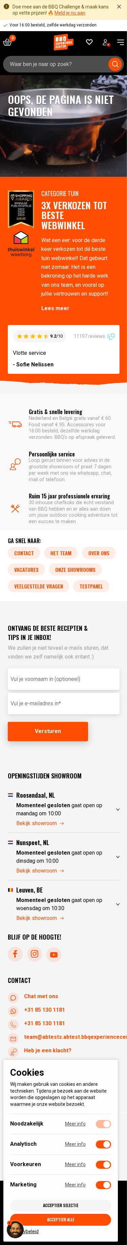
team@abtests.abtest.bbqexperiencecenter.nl (72, 1037)
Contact (24, 553)
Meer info (75, 1123)
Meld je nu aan (70, 13)
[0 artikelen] (10, 42)
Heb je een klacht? (47, 1050)
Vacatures (26, 569)
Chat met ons (41, 996)
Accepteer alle (60, 1219)
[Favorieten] (89, 42)
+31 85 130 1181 (44, 1010)
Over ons (98, 553)
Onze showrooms (75, 569)
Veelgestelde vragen (38, 586)
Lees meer (55, 308)
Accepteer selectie (60, 1205)
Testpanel (91, 586)
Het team (60, 553)
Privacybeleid (24, 1231)
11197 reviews (90, 336)
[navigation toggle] (118, 42)
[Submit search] (115, 64)
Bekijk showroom (36, 823)
